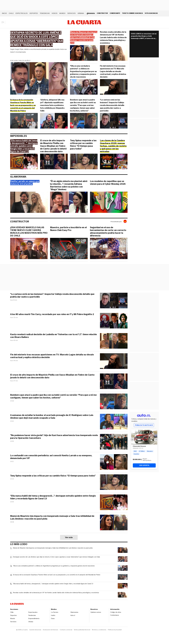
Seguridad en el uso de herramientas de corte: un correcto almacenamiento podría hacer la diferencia (108, 231)
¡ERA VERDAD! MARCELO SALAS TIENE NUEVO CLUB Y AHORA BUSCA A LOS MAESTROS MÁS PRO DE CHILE (28, 231)
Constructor (102, 13)
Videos (54, 13)
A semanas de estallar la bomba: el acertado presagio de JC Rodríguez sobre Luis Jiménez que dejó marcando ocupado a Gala (51, 416)
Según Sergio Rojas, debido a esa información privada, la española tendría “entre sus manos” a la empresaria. (38, 50)
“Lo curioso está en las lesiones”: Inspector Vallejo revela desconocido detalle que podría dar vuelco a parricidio (112, 105)
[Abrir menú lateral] (3, 22)
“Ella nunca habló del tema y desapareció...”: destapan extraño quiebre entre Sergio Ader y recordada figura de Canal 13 (53, 497)
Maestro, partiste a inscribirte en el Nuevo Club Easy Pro (68, 229)
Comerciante (115, 13)
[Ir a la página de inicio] (84, 22)
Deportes (34, 13)
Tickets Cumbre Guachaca (132, 13)
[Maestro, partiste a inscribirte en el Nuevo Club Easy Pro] (69, 249)
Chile (11, 13)
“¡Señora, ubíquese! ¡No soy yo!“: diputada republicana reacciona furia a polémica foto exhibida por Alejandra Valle (52, 105)
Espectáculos (22, 13)
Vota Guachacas (151, 13)
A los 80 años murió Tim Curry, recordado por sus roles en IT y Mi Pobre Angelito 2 (52, 314)
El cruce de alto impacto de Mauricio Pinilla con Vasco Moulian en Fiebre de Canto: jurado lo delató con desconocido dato (53, 146)
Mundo (62, 13)
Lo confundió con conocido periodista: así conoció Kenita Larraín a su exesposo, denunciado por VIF (51, 457)
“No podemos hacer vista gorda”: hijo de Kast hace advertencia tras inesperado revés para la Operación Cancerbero (54, 436)
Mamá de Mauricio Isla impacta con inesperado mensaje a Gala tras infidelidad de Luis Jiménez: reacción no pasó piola (52, 517)
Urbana (81, 13)
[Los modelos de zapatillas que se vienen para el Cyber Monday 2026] (109, 202)
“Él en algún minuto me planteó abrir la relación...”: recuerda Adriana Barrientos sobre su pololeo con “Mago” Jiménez (69, 185)
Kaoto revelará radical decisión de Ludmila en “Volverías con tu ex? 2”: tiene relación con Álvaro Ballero (53, 336)
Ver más (69, 537)
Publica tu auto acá (144, 425)
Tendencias (45, 13)
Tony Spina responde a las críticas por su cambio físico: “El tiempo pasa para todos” (83, 144)
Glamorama (18, 176)
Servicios (71, 13)
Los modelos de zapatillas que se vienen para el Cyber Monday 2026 (108, 182)
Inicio (4, 13)
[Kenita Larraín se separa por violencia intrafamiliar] (29, 202)
